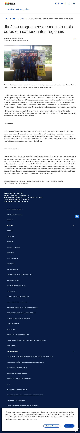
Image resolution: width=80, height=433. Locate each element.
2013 (22, 18)
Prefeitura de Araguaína (18, 9)
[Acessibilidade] (58, 3)
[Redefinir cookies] (61, 3)
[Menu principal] (6, 9)
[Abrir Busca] (74, 3)
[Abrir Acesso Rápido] (65, 3)
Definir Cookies (52, 426)
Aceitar (69, 426)
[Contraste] (55, 3)
